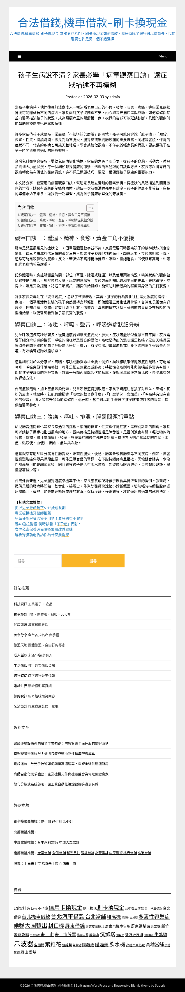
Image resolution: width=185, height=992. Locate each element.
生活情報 (20, 665)
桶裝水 (94, 935)
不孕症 (43, 908)
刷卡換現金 (110, 907)
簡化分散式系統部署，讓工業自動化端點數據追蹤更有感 (56, 784)
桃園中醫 (82, 935)
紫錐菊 (67, 945)
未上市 (47, 934)
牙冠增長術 (134, 935)
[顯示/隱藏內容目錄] (88, 208)
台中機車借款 (134, 908)
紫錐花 (53, 944)
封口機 (56, 925)
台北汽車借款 (68, 916)
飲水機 (117, 944)
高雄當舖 (155, 944)
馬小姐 (67, 821)
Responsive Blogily (127, 985)
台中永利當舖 (47, 842)
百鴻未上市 (67, 863)
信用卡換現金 (65, 907)
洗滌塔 (108, 934)
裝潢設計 (20, 706)
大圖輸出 (36, 925)
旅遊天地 (20, 645)
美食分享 (20, 635)
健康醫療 (20, 624)
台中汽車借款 (153, 908)
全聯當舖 (59, 853)
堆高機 (114, 916)
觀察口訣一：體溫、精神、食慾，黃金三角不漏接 (55, 215)
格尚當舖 (130, 853)
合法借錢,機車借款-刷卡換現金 (92, 23)
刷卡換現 (90, 908)
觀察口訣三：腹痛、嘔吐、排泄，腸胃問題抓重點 (55, 226)
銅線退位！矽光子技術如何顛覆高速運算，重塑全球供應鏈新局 (61, 764)
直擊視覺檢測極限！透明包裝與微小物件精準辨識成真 (54, 753)
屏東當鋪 (154, 926)
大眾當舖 (44, 853)
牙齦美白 (149, 935)
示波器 (23, 944)
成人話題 (20, 655)
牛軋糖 (160, 934)
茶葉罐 (77, 945)
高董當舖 (102, 853)
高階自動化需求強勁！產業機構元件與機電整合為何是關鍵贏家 (61, 774)
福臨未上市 (50, 863)
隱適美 (102, 944)
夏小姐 (46, 821)
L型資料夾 (22, 908)
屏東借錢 (75, 926)
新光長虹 (73, 853)
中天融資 (116, 853)
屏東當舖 (138, 926)
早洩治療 (35, 935)
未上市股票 (65, 934)
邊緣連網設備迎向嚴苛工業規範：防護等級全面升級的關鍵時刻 (61, 743)
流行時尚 (20, 675)
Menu (162, 56)
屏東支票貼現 (95, 926)
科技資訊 (20, 604)
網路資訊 (20, 696)
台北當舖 (95, 916)
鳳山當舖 (28, 952)
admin (114, 96)
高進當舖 (144, 853)
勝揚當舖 (87, 853)
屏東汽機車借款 (117, 926)
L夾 (34, 908)
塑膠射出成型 (130, 917)
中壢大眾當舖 (69, 842)
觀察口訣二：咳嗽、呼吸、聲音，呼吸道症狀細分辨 (57, 220)
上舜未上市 (32, 863)
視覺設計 (20, 614)
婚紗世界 (20, 686)
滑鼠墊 (120, 935)
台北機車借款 (36, 916)
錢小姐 (57, 821)
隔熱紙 (88, 944)
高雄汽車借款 (135, 945)
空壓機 (39, 945)
